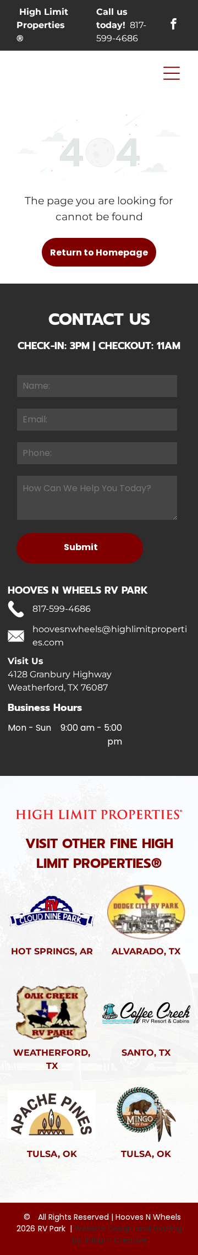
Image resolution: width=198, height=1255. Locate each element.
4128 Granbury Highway (60, 674)
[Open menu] (171, 73)
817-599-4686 (61, 609)
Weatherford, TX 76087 (58, 687)
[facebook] (174, 25)
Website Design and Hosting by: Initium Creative (127, 1234)
